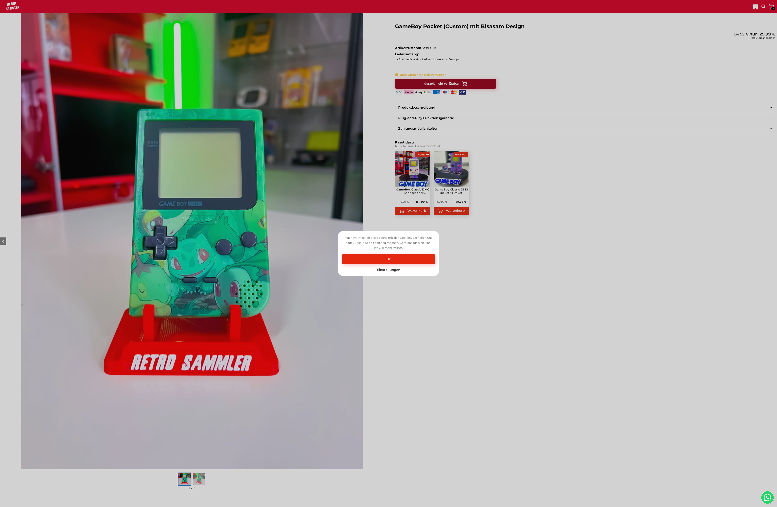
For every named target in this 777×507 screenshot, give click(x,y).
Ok (388, 259)
